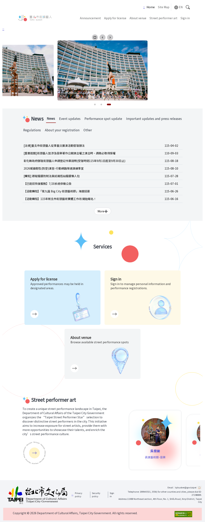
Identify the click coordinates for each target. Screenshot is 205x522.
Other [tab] (87, 130)
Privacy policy (78, 495)
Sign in (185, 18)
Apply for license (115, 18)
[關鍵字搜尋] (187, 7)
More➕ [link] (102, 211)
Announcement (90, 18)
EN (181, 7)
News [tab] (51, 118)
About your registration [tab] (62, 130)
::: (144, 7)
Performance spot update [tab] (103, 118)
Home (151, 7)
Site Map (163, 7)
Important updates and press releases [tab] (154, 118)
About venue (138, 18)
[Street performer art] (34, 453)
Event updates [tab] (69, 118)
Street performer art (163, 18)
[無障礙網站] (183, 514)
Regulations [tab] (32, 130)
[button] (95, 37)
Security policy (96, 495)
